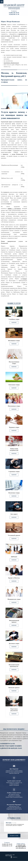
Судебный (24, 278)
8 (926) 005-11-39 (14, 14)
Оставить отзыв (14, 835)
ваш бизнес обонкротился (11, 62)
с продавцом (14, 208)
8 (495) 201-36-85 (14, 12)
